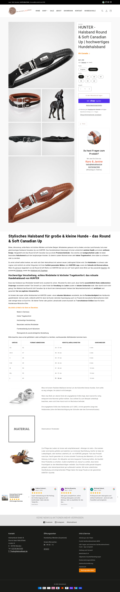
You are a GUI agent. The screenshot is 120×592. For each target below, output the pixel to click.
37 (88, 77)
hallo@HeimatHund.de (94, 164)
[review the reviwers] (55, 489)
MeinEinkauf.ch (84, 553)
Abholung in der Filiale (86, 538)
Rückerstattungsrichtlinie (87, 560)
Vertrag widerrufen (87, 570)
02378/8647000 (24, 2)
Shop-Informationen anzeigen (90, 115)
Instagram (59, 522)
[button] (102, 11)
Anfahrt (46, 549)
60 (94, 81)
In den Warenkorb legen (94, 95)
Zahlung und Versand (86, 550)
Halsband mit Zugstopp (39, 270)
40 (94, 77)
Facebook (47, 522)
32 (81, 77)
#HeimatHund (72, 522)
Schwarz (93, 69)
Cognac (82, 69)
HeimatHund (62, 584)
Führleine (18, 270)
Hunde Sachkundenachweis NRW (89, 541)
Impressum (82, 567)
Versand (83, 62)
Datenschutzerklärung (86, 563)
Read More (35, 504)
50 (81, 81)
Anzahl (80, 85)
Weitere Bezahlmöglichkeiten (94, 105)
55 (88, 81)
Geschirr (104, 268)
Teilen (83, 124)
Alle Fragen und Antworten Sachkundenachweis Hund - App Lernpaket (94, 546)
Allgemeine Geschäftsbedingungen (90, 557)
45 (101, 77)
